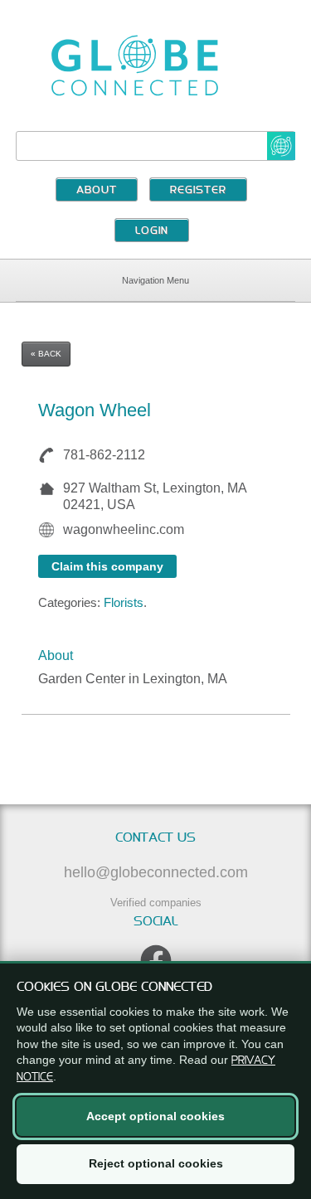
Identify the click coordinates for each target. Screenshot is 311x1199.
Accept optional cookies (155, 1116)
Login (151, 231)
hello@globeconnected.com (156, 872)
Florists (123, 602)
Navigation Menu (155, 280)
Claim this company (107, 566)
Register (198, 190)
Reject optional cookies (156, 1163)
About (96, 190)
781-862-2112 (104, 455)
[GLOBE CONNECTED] (156, 65)
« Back (46, 353)
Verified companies (156, 902)
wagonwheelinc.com (123, 529)
